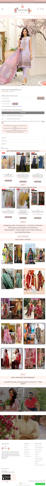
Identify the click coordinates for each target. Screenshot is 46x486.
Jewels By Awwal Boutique (39, 465)
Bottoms (36, 463)
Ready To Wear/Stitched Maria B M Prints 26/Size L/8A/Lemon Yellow (8, 211)
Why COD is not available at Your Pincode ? (12, 106)
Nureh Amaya (38, 173)
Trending (36, 456)
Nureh (8, 173)
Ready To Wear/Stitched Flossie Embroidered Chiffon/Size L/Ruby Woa (38, 212)
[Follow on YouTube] (7, 481)
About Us (25, 447)
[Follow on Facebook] (2, 481)
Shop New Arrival (38, 445)
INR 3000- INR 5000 (10, 115)
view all (23, 374)
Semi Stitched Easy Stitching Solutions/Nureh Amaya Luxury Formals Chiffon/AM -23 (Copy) (37, 175)
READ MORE (4, 458)
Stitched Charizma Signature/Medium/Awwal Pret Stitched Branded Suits (23, 212)
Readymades (37, 461)
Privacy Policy (26, 454)
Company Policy (27, 449)
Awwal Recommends (38, 458)
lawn (8, 118)
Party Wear (37, 454)
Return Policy (26, 451)
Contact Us (26, 445)
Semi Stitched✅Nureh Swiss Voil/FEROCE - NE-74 (8, 175)
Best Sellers (37, 452)
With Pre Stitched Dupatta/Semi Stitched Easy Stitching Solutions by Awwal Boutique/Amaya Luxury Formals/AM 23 (23, 175)
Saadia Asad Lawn (17, 118)
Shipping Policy (27, 452)
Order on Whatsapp (5, 148)
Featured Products (38, 449)
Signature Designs (38, 451)
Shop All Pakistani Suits (39, 447)
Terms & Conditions (27, 456)
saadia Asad (11, 118)
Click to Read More (23, 236)
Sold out (23, 112)
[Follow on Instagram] (4, 481)
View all (23, 184)
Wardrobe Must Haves (39, 459)
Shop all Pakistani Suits (19, 115)
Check (15, 103)
